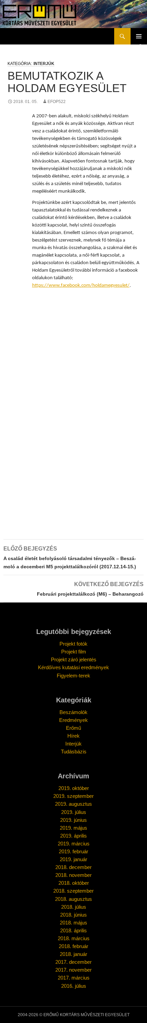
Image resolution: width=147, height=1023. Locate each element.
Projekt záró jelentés (73, 659)
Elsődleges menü (139, 36)
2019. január (73, 859)
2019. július (73, 812)
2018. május (73, 922)
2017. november (73, 970)
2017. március (74, 978)
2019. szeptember (73, 796)
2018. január (73, 954)
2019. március (74, 843)
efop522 (57, 101)
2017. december (73, 962)
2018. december (73, 867)
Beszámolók (73, 712)
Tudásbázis (73, 751)
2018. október (73, 883)
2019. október (73, 788)
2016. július (73, 986)
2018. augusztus (73, 899)
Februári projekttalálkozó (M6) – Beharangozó (90, 589)
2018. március (74, 938)
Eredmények (73, 720)
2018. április (73, 930)
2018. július (73, 907)
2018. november (73, 875)
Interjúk (44, 63)
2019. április (73, 836)
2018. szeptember (73, 891)
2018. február (73, 946)
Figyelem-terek (73, 675)
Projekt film (73, 652)
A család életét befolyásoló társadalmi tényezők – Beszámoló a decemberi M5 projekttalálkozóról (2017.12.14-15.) (69, 557)
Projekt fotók (73, 644)
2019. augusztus (73, 804)
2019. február (73, 851)
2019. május (73, 828)
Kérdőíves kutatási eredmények (73, 667)
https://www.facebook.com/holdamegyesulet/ (81, 285)
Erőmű (73, 728)
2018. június (73, 915)
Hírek (73, 736)
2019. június (73, 820)
